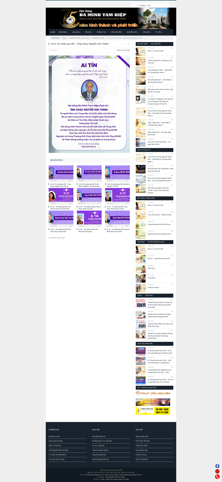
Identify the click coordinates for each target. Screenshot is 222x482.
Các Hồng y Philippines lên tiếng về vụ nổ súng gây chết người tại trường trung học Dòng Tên (160, 101)
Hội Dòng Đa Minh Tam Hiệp (115, 477)
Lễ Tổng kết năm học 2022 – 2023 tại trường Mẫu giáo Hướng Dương (160, 351)
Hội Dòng (63, 32)
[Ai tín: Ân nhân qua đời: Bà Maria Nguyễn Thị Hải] (117, 173)
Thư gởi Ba (151, 278)
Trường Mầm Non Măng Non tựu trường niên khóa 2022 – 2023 (159, 371)
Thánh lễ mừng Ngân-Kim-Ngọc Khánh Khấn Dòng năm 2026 (159, 315)
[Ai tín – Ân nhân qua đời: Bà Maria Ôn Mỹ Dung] (89, 219)
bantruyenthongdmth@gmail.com (131, 475)
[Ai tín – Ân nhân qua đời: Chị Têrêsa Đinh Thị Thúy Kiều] (61, 196)
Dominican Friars (54, 436)
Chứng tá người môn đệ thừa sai (159, 224)
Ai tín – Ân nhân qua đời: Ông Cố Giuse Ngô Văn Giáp (90, 208)
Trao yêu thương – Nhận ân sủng (159, 215)
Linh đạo (76, 32)
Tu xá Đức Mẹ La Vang (56, 459)
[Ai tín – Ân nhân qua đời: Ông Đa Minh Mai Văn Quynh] (117, 219)
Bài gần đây (156, 44)
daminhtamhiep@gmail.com (94, 475)
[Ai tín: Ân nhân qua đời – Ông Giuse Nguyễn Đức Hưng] (61, 173)
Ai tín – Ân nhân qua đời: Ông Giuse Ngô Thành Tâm (60, 230)
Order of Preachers (55, 445)
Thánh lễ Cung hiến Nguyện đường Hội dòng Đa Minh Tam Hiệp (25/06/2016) (160, 335)
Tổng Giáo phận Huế (99, 455)
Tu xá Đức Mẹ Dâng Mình (57, 455)
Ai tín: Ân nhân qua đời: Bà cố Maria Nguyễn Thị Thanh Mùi (89, 185)
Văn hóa (146, 32)
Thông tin (101, 32)
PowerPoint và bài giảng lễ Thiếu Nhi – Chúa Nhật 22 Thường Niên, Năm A (160, 113)
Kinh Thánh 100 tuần (143, 441)
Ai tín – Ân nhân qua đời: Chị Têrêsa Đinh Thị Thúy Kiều (60, 208)
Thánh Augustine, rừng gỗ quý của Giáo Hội (160, 61)
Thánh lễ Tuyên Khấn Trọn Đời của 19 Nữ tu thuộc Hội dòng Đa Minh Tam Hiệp (160, 304)
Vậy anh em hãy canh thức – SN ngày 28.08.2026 (159, 143)
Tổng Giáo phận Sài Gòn (100, 459)
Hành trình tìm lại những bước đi (159, 234)
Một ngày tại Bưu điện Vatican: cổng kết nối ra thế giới (160, 90)
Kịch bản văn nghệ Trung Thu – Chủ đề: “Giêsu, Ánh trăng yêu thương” (159, 190)
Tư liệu (158, 32)
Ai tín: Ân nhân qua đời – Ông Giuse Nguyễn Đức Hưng (60, 185)
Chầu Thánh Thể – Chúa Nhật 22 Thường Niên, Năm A (159, 124)
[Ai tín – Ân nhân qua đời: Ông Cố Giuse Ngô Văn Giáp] (89, 196)
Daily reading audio (142, 436)
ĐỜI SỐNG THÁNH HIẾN (146, 198)
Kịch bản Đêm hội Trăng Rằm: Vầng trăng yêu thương (160, 170)
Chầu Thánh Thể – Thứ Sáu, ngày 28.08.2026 (159, 133)
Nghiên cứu (132, 32)
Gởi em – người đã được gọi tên (159, 258)
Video (139, 295)
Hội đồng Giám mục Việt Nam (102, 441)
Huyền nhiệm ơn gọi (156, 242)
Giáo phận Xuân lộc (98, 436)
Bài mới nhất (142, 44)
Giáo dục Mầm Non (145, 344)
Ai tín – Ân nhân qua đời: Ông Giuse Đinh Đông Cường (117, 208)
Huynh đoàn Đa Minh (56, 441)
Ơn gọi (88, 32)
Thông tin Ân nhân (123, 50)
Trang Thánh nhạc (142, 450)
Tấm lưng (151, 268)
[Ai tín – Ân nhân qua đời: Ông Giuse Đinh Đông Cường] (117, 196)
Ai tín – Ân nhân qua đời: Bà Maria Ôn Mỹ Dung (88, 230)
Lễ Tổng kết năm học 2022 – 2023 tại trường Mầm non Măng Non (159, 361)
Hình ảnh (149, 295)
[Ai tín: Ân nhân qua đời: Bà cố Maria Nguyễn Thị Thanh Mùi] (89, 173)
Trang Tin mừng (141, 455)
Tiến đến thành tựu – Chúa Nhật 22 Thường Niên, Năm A (160, 81)
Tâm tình (141, 242)
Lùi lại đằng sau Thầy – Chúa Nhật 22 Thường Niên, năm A (160, 71)
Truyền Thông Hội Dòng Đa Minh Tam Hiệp (114, 479)
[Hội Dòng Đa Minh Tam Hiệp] (111, 18)
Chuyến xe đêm (153, 287)
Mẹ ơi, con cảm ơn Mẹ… (156, 51)
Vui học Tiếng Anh (142, 459)
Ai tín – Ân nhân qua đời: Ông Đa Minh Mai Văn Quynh (118, 230)
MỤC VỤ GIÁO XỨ (143, 150)
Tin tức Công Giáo (98, 445)
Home (52, 32)
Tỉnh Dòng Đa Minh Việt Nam (58, 450)
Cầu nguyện (116, 32)
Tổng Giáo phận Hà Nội (100, 450)
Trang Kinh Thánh (142, 445)
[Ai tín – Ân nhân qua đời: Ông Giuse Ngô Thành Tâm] (61, 219)
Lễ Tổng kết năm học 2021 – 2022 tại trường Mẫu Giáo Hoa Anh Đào (160, 380)
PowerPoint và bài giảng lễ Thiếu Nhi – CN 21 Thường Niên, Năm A (160, 179)
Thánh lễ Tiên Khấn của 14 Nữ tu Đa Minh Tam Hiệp (160, 325)
